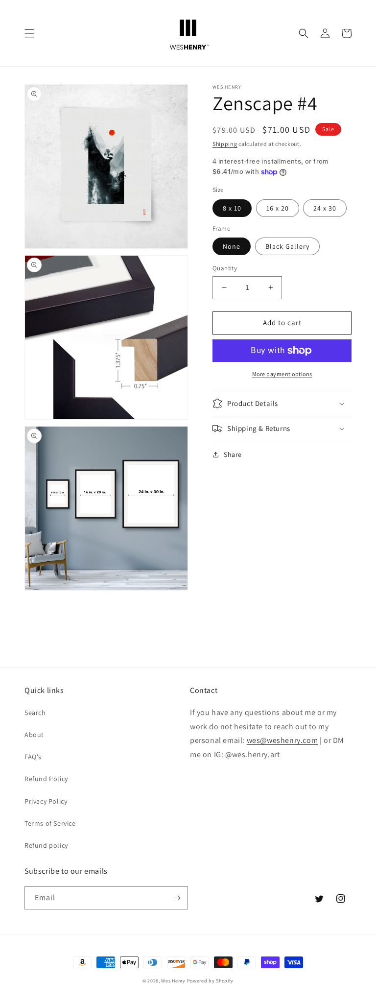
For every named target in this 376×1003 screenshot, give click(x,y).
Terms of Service (50, 823)
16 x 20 (277, 208)
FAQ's (33, 756)
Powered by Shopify (210, 981)
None (231, 246)
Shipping (224, 143)
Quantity (224, 268)
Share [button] (233, 454)
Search (35, 712)
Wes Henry (173, 981)
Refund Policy (46, 778)
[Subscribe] (177, 897)
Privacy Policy (45, 801)
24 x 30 (324, 208)
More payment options (282, 374)
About (34, 734)
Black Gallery (287, 246)
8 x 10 (232, 208)
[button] (29, 33)
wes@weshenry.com (282, 740)
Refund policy (46, 845)
